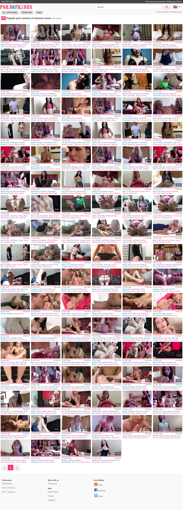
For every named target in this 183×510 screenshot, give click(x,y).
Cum (159, 45)
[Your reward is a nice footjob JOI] (15, 423)
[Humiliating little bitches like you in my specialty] (76, 81)
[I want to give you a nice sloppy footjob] (106, 374)
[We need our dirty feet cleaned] (137, 203)
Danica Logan (139, 218)
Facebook (102, 491)
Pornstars (26, 13)
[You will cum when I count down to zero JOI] (45, 374)
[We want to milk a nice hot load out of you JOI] (76, 350)
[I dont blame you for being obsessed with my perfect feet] (45, 399)
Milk (83, 362)
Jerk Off (72, 191)
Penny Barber (6, 169)
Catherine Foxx (10, 267)
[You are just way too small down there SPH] (76, 57)
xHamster (26, 43)
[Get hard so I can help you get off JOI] (167, 179)
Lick (53, 289)
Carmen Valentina (159, 47)
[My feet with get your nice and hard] (106, 423)
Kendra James (67, 340)
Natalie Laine (169, 438)
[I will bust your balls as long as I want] (15, 106)
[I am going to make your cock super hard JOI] (45, 32)
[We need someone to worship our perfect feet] (15, 325)
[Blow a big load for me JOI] (137, 179)
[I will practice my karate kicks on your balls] (137, 57)
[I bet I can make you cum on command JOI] (45, 350)
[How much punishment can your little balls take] (45, 81)
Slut (17, 460)
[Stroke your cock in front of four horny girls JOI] (167, 154)
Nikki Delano (5, 218)
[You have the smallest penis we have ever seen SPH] (106, 154)
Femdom (9, 45)
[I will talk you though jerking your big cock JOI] (45, 154)
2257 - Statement (8, 492)
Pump (56, 69)
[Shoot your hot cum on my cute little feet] (167, 325)
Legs (106, 69)
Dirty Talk (44, 45)
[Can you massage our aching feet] (137, 325)
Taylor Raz (21, 47)
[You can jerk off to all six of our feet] (167, 277)
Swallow (173, 436)
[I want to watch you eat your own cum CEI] (167, 423)
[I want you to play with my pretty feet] (15, 203)
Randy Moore (77, 389)
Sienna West (80, 462)
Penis (25, 45)
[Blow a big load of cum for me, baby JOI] (76, 374)
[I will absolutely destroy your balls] (167, 57)
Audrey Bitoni (36, 47)
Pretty (21, 216)
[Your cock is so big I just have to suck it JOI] (137, 423)
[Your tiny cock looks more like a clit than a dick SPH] (137, 154)
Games (15, 69)
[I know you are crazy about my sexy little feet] (106, 277)
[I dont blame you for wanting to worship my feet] (137, 277)
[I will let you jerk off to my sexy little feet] (45, 301)
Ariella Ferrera (67, 47)
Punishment (35, 96)
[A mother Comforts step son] (15, 301)
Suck (2, 291)
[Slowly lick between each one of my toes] (45, 277)
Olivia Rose (101, 218)
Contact (51, 496)
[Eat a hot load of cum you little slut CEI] (15, 448)
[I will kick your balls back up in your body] (137, 32)
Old (174, 362)
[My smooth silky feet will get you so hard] (106, 301)
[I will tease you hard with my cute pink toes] (137, 228)
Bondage (164, 69)
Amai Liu (112, 69)
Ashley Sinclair (74, 71)
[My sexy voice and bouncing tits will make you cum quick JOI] (76, 252)
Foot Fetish (82, 45)
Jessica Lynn (111, 413)
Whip (124, 144)
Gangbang (35, 69)
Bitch (38, 45)
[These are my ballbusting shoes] (45, 106)
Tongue (82, 240)
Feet (63, 45)
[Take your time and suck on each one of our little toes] (15, 277)
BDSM (3, 45)
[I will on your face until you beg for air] (45, 228)
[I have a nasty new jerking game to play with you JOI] (15, 57)
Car (12, 411)
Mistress (4, 144)
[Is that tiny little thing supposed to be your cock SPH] (167, 106)
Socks (51, 460)
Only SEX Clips (7, 2)
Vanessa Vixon (140, 47)
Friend (103, 45)
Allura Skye (130, 413)
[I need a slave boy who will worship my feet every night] (15, 228)
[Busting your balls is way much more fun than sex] (106, 57)
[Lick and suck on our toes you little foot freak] (137, 301)
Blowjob (74, 167)
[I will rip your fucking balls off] (137, 106)
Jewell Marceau (10, 47)
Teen (24, 94)
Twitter (100, 496)
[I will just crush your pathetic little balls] (167, 81)
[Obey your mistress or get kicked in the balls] (15, 130)
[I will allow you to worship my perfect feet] (76, 32)
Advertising (52, 484)
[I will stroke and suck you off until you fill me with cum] (76, 154)
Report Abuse (53, 492)
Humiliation (17, 45)
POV (2, 47)
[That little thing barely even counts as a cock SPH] (76, 130)
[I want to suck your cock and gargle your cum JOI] (76, 301)
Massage (147, 338)
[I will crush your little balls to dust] (76, 106)
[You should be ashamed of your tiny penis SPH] (15, 81)
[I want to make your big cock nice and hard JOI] (106, 252)
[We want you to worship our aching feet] (76, 277)
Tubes (39, 13)
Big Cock (40, 167)
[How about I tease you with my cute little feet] (106, 325)
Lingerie (22, 142)
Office (178, 69)
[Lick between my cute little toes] (45, 423)
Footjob (21, 387)
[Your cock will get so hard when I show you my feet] (76, 203)
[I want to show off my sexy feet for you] (45, 252)
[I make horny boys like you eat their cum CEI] (76, 448)
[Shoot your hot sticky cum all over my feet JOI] (45, 325)
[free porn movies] (16, 7)
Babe (64, 118)
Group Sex (177, 167)
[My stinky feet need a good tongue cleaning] (106, 228)
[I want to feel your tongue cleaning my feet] (76, 228)
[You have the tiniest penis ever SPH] (106, 106)
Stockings (24, 289)
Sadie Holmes (50, 242)
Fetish (75, 45)
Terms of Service (8, 488)
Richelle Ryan (42, 218)
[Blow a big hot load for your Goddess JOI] (106, 448)
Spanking (4, 193)
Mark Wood (115, 389)
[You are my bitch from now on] (15, 252)
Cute (154, 216)
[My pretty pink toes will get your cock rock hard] (106, 203)
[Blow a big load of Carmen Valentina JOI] (15, 399)
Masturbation (23, 69)
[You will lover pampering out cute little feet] (15, 350)
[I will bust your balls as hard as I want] (137, 130)
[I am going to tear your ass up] (76, 399)
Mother (9, 314)
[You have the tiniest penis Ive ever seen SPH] (15, 32)
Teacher (64, 193)
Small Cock (96, 96)
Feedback (51, 500)
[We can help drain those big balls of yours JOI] (167, 374)
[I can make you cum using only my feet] (106, 350)
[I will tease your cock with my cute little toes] (167, 203)
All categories (9, 13)
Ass (126, 69)
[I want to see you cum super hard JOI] (167, 32)
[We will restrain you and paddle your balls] (137, 81)
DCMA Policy (7, 484)
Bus (99, 45)
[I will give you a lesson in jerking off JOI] (76, 179)
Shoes (33, 120)
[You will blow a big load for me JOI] (106, 399)
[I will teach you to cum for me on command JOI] (76, 423)
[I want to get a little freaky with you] (137, 252)
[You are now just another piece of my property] (137, 374)
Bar (154, 118)
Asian (64, 69)
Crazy (100, 289)
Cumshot (70, 460)
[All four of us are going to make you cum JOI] (15, 154)
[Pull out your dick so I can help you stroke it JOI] (137, 350)
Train (124, 96)
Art (124, 69)
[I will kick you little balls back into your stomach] (45, 179)
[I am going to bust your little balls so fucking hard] (15, 179)
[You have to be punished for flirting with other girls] (106, 179)
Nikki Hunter (157, 144)
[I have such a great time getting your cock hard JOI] (167, 228)
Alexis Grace (46, 47)
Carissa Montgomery (50, 389)
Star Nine (137, 438)
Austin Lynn (5, 120)
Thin (117, 45)
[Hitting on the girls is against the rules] (106, 32)
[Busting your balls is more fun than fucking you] (167, 130)
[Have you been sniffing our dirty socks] (45, 448)
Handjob (86, 314)
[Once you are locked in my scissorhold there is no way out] (167, 350)
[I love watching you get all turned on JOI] (167, 252)
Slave (21, 240)
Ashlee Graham (97, 47)
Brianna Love (134, 267)
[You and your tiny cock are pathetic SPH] (106, 81)
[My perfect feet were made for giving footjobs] (15, 374)
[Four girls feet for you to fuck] (167, 399)
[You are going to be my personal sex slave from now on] (76, 325)
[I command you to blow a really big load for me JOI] (167, 301)
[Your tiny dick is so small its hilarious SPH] (45, 57)
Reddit (100, 485)
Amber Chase (6, 71)
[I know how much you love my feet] (45, 203)
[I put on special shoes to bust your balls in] (106, 130)
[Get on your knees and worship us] (137, 399)
